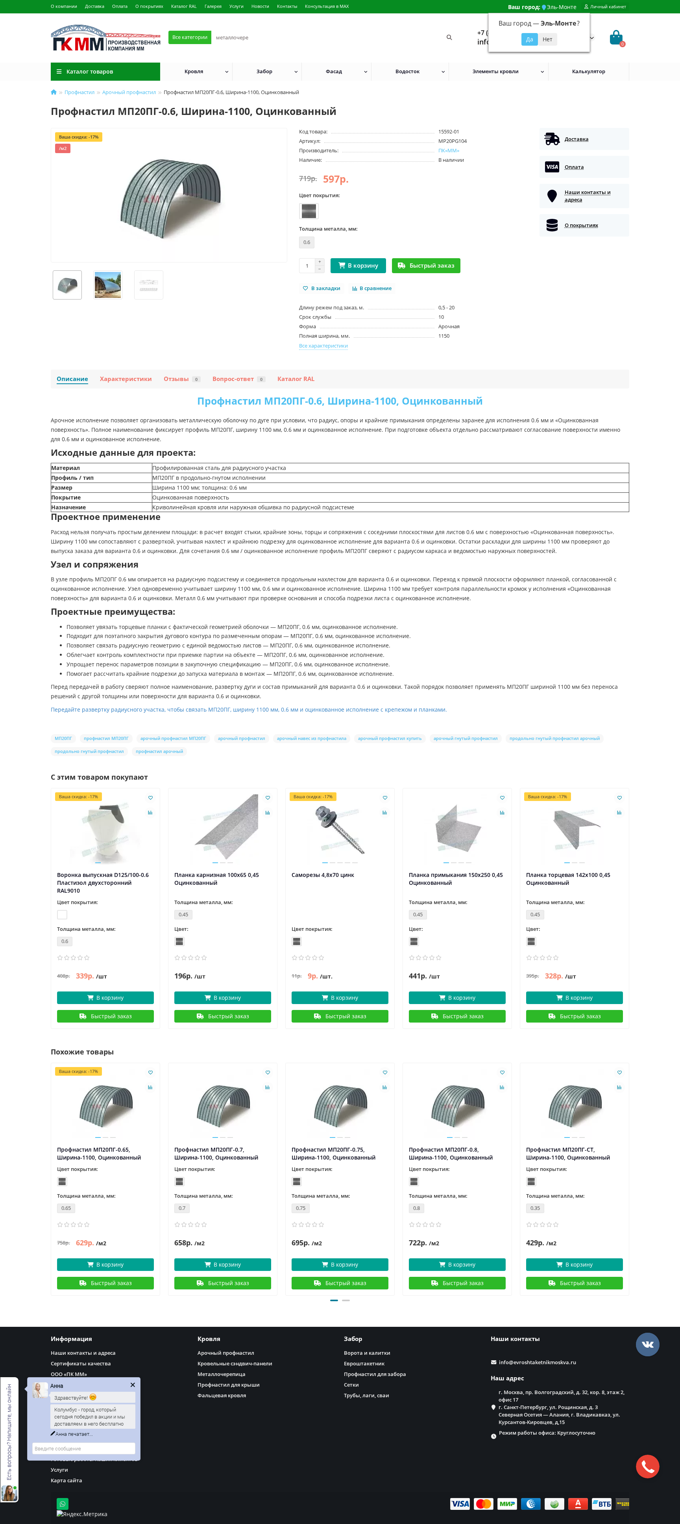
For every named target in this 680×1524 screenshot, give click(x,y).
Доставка (94, 6)
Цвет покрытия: (319, 195)
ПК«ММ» (448, 150)
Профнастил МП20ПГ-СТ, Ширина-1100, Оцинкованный (568, 1153)
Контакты (287, 6)
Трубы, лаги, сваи (366, 1395)
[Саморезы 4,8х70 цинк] (340, 829)
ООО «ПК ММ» (69, 1374)
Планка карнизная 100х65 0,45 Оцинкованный (216, 878)
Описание (72, 379)
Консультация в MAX (327, 6)
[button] (334, 1300)
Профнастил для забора (375, 1374)
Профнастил (79, 92)
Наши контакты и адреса (83, 1352)
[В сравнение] (150, 812)
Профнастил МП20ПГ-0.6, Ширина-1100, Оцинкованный (340, 400)
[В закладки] (150, 797)
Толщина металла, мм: (328, 228)
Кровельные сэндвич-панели (235, 1363)
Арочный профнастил (129, 92)
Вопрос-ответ (237, 379)
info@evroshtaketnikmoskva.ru (537, 1362)
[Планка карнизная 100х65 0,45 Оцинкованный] (222, 829)
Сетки (351, 1384)
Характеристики (126, 379)
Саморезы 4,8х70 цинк (323, 875)
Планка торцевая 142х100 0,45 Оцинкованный (568, 878)
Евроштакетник (364, 1363)
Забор (264, 71)
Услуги (236, 6)
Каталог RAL (184, 6)
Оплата (120, 6)
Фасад (334, 71)
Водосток (407, 71)
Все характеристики (323, 345)
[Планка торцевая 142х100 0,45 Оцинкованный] (574, 829)
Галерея (213, 6)
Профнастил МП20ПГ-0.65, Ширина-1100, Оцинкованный (99, 1153)
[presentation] (51, 1178)
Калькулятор (588, 71)
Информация (71, 1339)
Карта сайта (66, 1480)
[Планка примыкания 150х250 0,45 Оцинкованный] (457, 829)
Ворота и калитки (367, 1352)
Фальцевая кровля (222, 1395)
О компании (64, 6)
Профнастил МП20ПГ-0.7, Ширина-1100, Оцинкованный (216, 1153)
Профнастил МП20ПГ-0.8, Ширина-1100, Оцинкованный (451, 1153)
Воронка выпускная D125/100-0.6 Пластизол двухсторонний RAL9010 (103, 882)
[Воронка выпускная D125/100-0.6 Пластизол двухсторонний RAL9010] (105, 829)
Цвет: (181, 928)
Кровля (194, 71)
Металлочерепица (222, 1374)
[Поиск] (449, 37)
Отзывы (181, 379)
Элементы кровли (496, 71)
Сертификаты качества (81, 1363)
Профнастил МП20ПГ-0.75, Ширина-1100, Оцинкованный (333, 1153)
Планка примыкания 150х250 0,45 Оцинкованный (456, 878)
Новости (260, 6)
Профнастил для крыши (229, 1384)
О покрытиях (149, 6)
